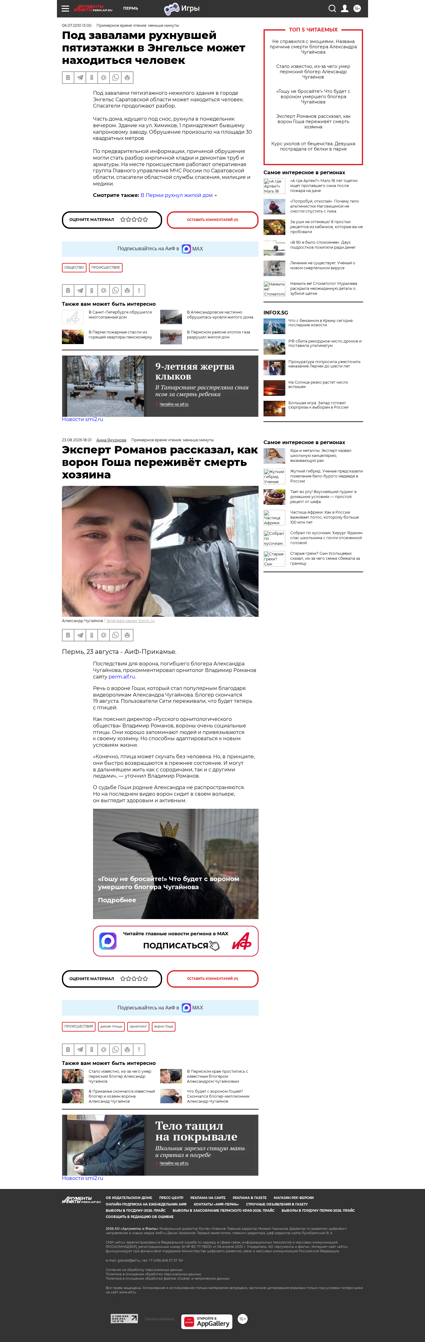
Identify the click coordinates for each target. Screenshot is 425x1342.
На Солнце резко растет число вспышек (318, 384)
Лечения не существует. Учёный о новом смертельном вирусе (322, 265)
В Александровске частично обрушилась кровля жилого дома (220, 314)
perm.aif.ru (122, 677)
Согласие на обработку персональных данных (144, 1270)
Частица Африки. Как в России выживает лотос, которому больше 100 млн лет (324, 517)
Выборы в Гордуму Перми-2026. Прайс (318, 1211)
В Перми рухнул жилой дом (177, 195)
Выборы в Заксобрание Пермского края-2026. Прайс (223, 1211)
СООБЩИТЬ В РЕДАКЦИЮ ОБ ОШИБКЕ (140, 1217)
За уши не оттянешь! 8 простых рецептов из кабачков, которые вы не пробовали (326, 226)
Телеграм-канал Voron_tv (130, 620)
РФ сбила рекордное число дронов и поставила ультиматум (325, 343)
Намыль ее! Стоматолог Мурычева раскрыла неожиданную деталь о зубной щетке (323, 288)
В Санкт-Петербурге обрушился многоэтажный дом (120, 314)
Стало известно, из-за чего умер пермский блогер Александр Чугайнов (313, 72)
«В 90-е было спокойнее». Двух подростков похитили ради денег (323, 245)
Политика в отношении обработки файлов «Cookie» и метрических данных (167, 1279)
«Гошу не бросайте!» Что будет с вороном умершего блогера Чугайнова (313, 97)
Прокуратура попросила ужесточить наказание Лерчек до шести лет (324, 364)
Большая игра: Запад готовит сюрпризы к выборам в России (318, 405)
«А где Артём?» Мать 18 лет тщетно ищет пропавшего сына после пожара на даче (324, 185)
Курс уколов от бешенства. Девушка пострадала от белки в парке (313, 146)
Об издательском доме (129, 1198)
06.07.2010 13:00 (76, 25)
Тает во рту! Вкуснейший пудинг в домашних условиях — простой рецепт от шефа (323, 496)
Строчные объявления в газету (277, 1204)
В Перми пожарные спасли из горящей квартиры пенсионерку (120, 334)
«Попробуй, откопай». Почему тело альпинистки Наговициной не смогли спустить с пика (324, 206)
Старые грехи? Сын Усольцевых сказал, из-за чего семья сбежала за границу (325, 558)
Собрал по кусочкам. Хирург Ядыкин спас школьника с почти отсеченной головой (326, 537)
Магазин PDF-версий (294, 1198)
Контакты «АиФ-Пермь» (216, 1204)
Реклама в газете (250, 1198)
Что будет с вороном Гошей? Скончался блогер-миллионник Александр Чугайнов (218, 1096)
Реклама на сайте (208, 1198)
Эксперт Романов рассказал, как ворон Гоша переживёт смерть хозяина (313, 122)
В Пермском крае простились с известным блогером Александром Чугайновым (217, 1076)
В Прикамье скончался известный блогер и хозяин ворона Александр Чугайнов (122, 1096)
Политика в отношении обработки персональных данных (153, 1274)
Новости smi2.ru (82, 419)
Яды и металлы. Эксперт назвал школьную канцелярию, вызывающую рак (321, 455)
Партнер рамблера (159, 1319)
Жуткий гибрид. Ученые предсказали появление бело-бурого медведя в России (326, 476)
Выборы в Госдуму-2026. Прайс (136, 1211)
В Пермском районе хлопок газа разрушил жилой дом (218, 334)
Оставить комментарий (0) (212, 220)
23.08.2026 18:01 (76, 440)
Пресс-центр (171, 1198)
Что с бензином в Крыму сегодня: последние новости (320, 323)
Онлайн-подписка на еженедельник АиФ (146, 1204)
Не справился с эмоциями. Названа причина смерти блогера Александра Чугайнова (313, 47)
